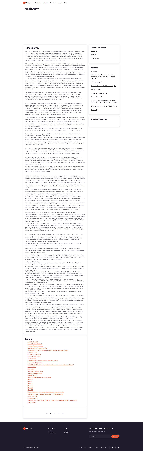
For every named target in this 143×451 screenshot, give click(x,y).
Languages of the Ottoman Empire (37, 348)
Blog (85, 447)
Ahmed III (30, 379)
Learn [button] (59, 3)
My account (67, 431)
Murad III (30, 383)
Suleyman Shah (32, 367)
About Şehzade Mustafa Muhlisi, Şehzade (39, 377)
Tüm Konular (95, 58)
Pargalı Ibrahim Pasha (34, 356)
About (80, 447)
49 (50, 413)
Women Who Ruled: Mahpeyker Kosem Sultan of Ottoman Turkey (46, 392)
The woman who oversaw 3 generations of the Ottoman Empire (45, 394)
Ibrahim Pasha (32, 358)
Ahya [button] (37, 3)
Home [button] (45, 3)
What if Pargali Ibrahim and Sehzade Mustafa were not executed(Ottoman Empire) (51, 365)
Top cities (50, 431)
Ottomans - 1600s (32, 398)
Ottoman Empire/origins (34, 354)
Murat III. (30, 390)
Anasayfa (94, 51)
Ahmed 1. (30, 381)
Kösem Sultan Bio (32, 396)
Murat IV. (30, 388)
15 (47, 413)
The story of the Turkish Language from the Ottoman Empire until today (48, 350)
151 (63, 413)
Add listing (66, 432)
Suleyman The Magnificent (35, 371)
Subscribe (115, 436)
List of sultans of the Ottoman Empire (103, 86)
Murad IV (30, 386)
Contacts (96, 447)
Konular (93, 55)
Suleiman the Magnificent (35, 363)
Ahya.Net (36, 447)
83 (54, 413)
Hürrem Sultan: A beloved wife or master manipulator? (43, 360)
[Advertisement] (71, 29)
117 (59, 413)
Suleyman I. (31, 369)
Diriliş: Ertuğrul (32, 402)
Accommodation (52, 432)
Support (90, 447)
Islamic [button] (52, 3)
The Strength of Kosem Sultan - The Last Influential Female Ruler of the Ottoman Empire (52, 400)
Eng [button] (103, 447)
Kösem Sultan (95, 123)
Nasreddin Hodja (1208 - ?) (35, 344)
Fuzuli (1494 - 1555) (33, 342)
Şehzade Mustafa (32, 375)
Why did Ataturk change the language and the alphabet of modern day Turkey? (104, 101)
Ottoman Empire (32, 352)
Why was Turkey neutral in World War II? (104, 106)
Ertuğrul (94, 71)
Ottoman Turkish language (35, 346)
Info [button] (65, 3)
